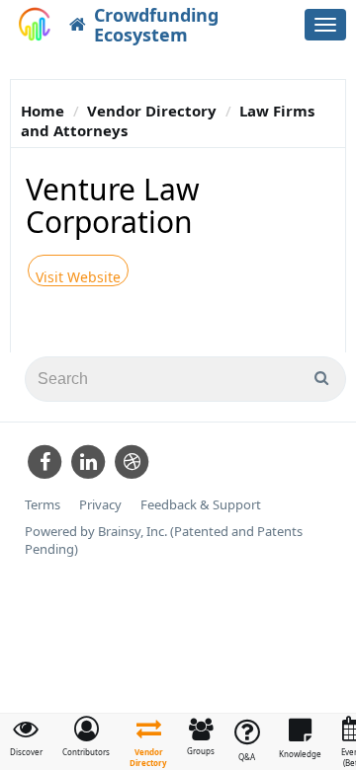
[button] (86, 736)
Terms (42, 505)
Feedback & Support (200, 505)
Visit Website (78, 277)
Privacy (100, 505)
